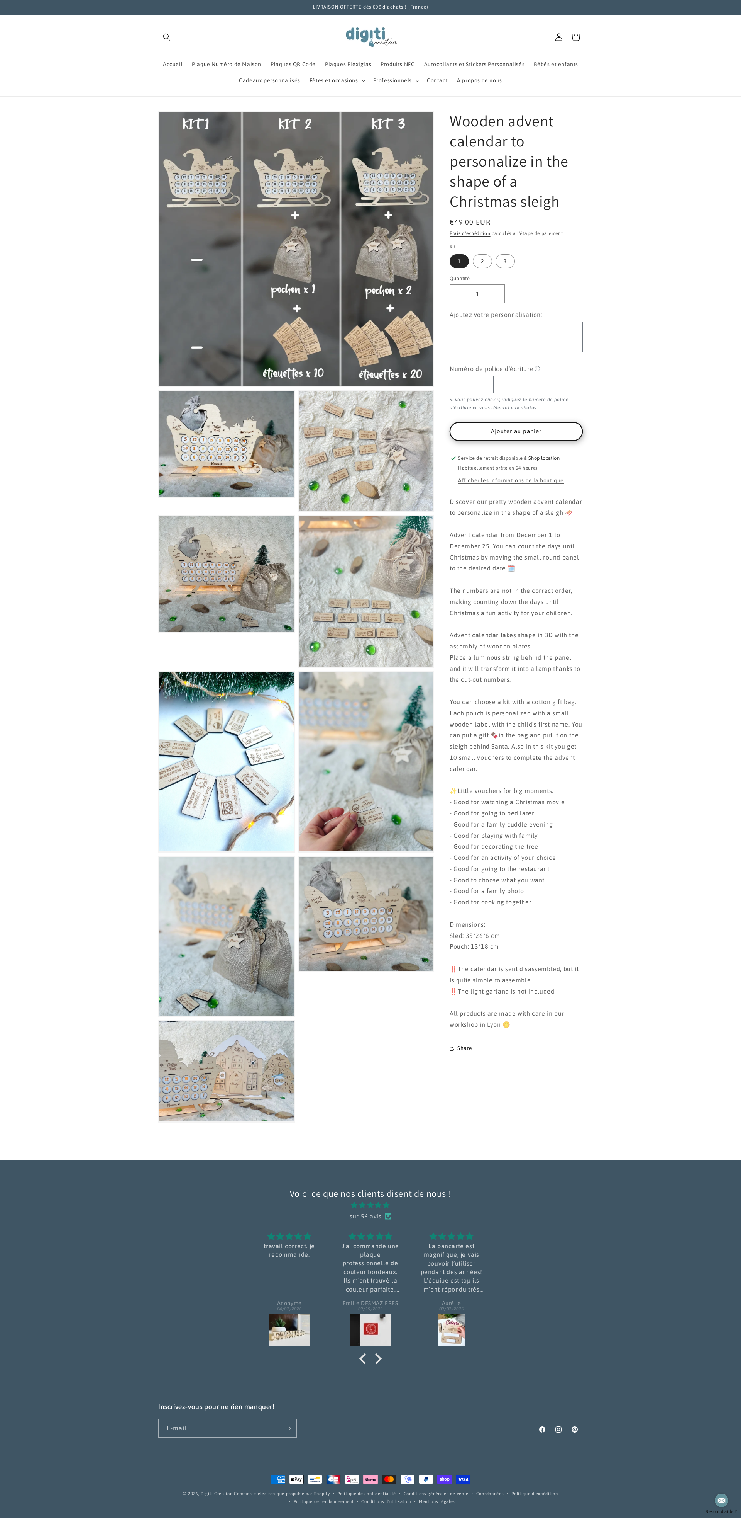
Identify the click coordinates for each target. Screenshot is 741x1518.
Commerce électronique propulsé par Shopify (282, 1493)
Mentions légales (437, 1501)
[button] (166, 37)
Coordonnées (490, 1493)
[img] (370, 1205)
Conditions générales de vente (436, 1493)
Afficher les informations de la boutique (511, 480)
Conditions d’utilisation (386, 1501)
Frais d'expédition (470, 233)
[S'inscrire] (287, 1428)
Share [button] (464, 1048)
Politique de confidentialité (366, 1493)
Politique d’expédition (534, 1493)
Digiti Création (217, 1493)
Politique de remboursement (324, 1501)
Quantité (460, 278)
